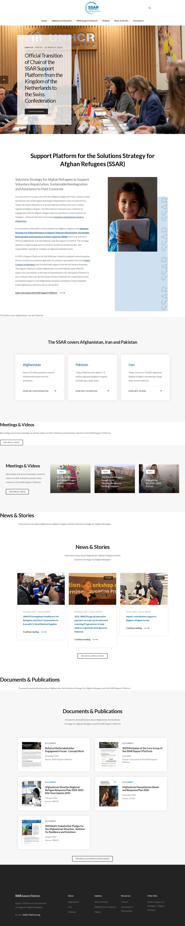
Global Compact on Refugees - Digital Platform (155, 906)
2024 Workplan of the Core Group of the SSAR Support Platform (142, 750)
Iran (131, 365)
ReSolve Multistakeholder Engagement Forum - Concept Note (64, 750)
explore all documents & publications (92, 859)
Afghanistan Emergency (105, 907)
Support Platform (27, 895)
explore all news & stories (92, 656)
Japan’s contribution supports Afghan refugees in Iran (141, 618)
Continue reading (36, 111)
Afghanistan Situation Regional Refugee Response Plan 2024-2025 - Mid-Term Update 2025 (65, 790)
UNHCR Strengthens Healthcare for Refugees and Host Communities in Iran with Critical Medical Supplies (41, 620)
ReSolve (106, 21)
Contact (124, 902)
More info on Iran (137, 391)
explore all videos (12, 442)
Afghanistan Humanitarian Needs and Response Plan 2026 (140, 789)
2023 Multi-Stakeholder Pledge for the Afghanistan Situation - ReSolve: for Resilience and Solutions (65, 829)
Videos (98, 912)
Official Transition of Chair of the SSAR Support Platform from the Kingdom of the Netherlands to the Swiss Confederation (44, 78)
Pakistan (82, 365)
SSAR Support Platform (87, 21)
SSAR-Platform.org (31, 915)
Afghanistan (32, 365)
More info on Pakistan (86, 391)
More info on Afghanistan (35, 391)
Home (44, 21)
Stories (57, 578)
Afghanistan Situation (62, 21)
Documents (138, 21)
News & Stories (121, 21)
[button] (181, 80)
